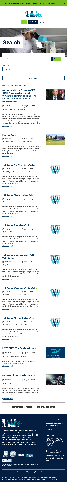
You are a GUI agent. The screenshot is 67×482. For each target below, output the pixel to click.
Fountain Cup (8, 135)
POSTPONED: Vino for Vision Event (18, 348)
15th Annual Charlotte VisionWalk (17, 195)
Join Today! (51, 3)
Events (9, 69)
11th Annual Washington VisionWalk (18, 288)
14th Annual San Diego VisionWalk (18, 165)
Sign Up (50, 429)
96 (48, 407)
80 (39, 407)
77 (27, 407)
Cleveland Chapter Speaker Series (18, 375)
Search (56, 59)
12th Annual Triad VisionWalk (15, 225)
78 (31, 407)
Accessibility (25, 472)
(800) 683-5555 (52, 448)
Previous (16, 407)
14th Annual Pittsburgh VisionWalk (18, 318)
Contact (4, 472)
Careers (10, 472)
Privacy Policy (35, 472)
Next (53, 407)
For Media (17, 472)
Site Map (43, 472)
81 (42, 407)
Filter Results (33, 78)
